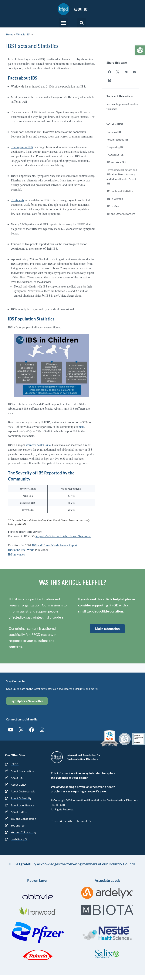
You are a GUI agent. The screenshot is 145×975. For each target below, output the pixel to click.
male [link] (81, 427)
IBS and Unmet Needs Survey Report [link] (54, 545)
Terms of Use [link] (84, 821)
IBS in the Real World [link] (21, 550)
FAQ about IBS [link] (114, 154)
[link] (140, 50)
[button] (63, 22)
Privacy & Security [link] (61, 821)
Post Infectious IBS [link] (117, 139)
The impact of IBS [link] (22, 147)
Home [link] (9, 34)
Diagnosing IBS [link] (115, 147)
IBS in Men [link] (112, 206)
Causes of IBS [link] (114, 132)
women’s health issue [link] (38, 445)
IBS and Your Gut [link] (116, 162)
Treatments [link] (17, 200)
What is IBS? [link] (23, 34)
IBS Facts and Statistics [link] (119, 191)
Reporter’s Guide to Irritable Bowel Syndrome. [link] (63, 536)
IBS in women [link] (16, 554)
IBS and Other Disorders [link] (120, 213)
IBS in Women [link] (114, 198)
